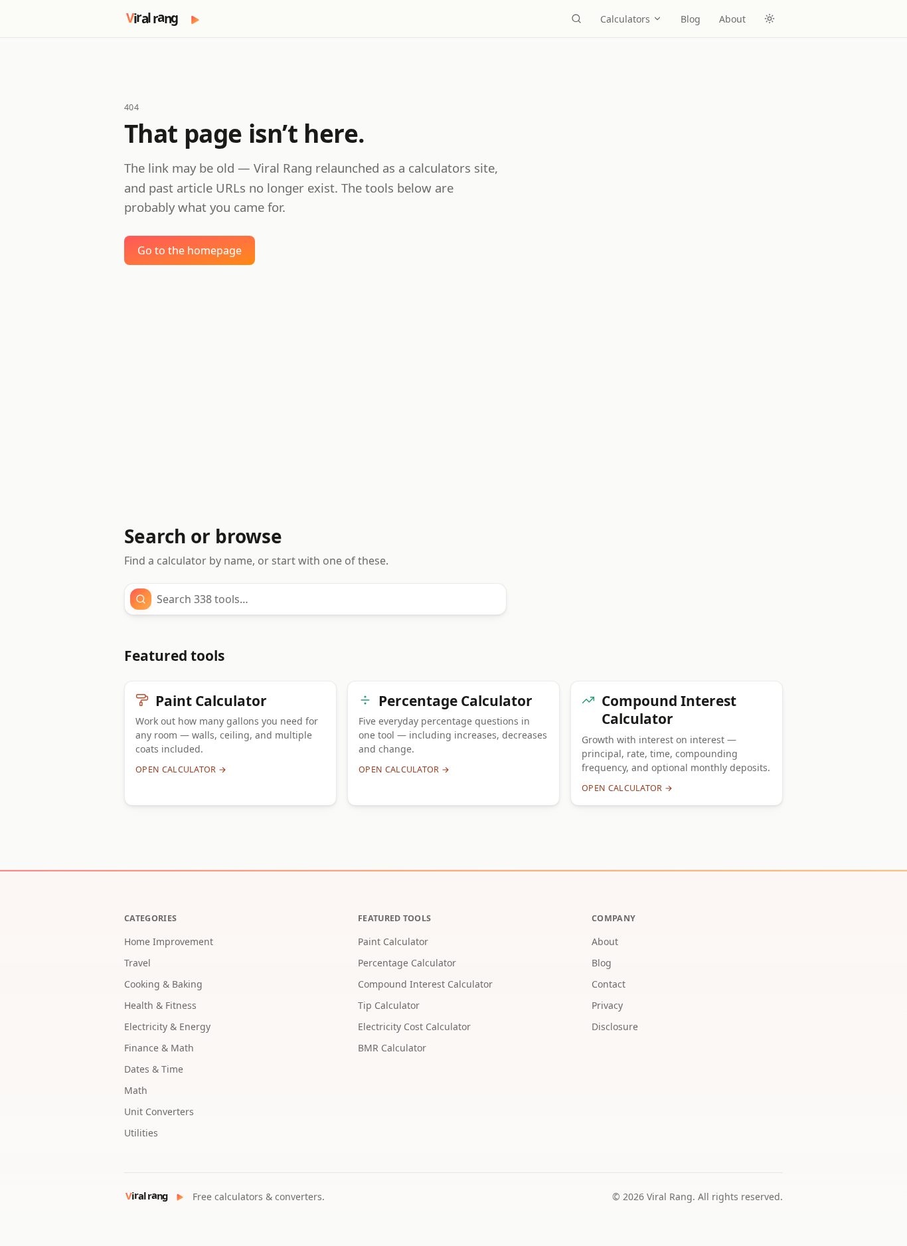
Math (135, 1090)
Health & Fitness (160, 1005)
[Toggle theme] (769, 18)
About (732, 19)
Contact (608, 984)
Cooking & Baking (163, 984)
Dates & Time (153, 1069)
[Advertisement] (453, 395)
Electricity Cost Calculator (414, 1026)
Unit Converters (159, 1111)
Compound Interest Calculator (425, 984)
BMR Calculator (392, 1047)
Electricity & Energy (167, 1026)
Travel (137, 962)
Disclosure (615, 1026)
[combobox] (327, 599)
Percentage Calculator (407, 962)
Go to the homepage (189, 250)
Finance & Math (159, 1047)
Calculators (625, 19)
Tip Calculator (389, 1005)
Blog (691, 19)
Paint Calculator (393, 941)
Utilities (141, 1132)
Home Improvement (168, 941)
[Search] (576, 18)
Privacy (607, 1005)
